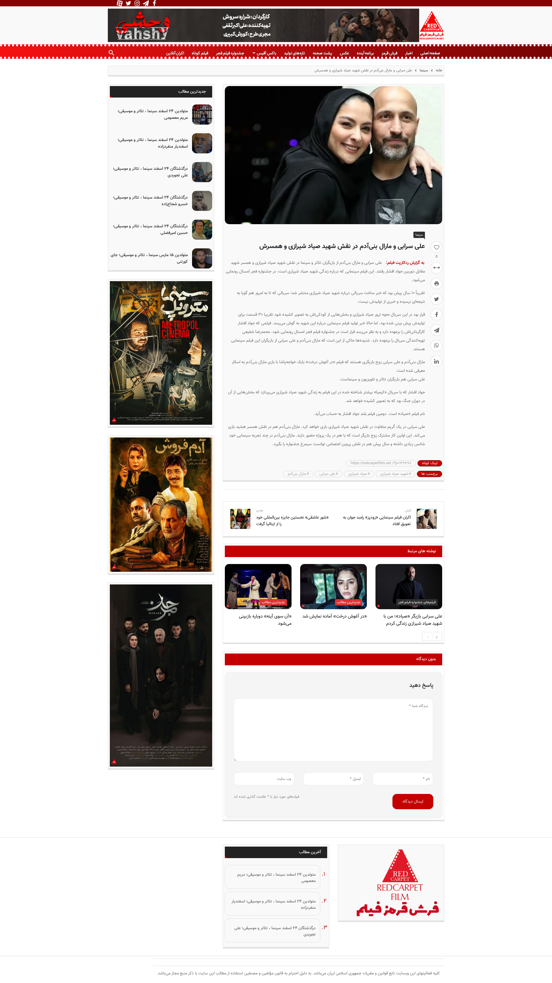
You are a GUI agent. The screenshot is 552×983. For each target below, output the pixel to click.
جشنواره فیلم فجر (230, 53)
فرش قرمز (389, 53)
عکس (344, 53)
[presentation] (427, 636)
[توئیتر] (436, 299)
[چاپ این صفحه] (436, 283)
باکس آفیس (266, 53)
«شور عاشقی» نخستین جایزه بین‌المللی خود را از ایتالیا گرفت (292, 520)
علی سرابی (327, 474)
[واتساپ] (436, 345)
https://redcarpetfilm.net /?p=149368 (381, 463)
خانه (438, 70)
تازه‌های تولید (294, 53)
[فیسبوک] (436, 314)
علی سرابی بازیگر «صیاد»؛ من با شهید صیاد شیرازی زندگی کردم (413, 620)
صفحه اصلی (430, 53)
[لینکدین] (436, 361)
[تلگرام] (436, 330)
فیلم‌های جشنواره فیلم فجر (417, 602)
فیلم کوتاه (200, 53)
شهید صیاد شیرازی (394, 474)
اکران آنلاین (175, 53)
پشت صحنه (322, 53)
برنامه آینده (365, 53)
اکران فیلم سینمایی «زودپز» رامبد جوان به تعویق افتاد (377, 520)
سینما (424, 70)
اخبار (409, 53)
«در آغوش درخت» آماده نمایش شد (334, 616)
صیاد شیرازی (357, 474)
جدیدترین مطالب (348, 602)
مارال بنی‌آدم (297, 474)
